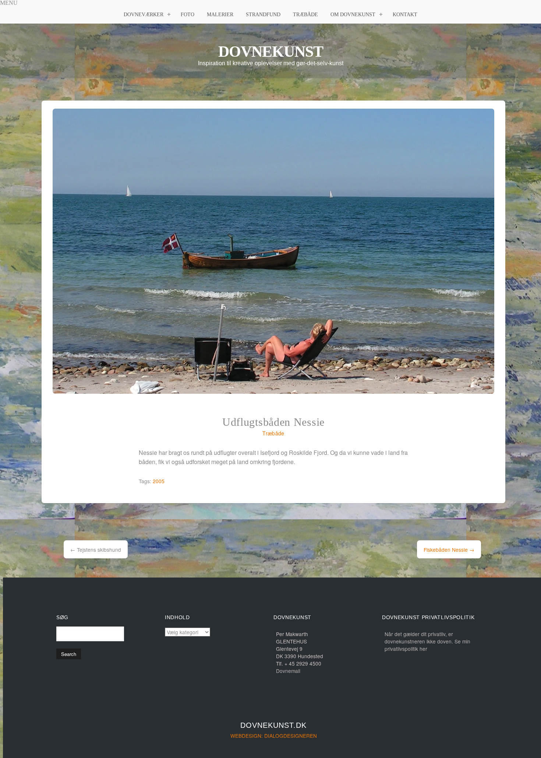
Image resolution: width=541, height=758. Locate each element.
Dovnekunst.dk (273, 725)
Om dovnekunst (352, 14)
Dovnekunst (270, 51)
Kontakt (405, 14)
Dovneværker (143, 14)
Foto (187, 14)
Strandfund (263, 14)
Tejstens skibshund (95, 549)
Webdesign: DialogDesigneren (273, 735)
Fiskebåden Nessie (449, 549)
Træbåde (305, 14)
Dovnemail (288, 670)
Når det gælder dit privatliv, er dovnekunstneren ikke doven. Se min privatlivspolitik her (427, 641)
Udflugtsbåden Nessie (273, 422)
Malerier (220, 14)
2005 (159, 481)
